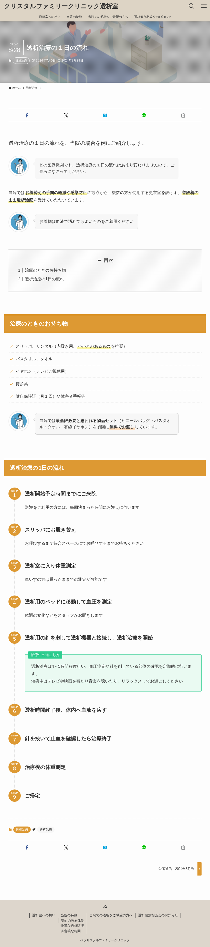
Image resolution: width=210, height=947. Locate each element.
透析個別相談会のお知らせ (158, 915)
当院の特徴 (69, 915)
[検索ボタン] (191, 6)
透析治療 (21, 60)
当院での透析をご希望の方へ (111, 915)
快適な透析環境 (72, 926)
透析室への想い (43, 915)
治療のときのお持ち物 (45, 270)
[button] (26, 115)
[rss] (105, 906)
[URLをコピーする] (183, 115)
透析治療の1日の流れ (44, 279)
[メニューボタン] (204, 6)
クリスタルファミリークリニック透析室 (61, 6)
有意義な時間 (71, 931)
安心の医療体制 (72, 920)
